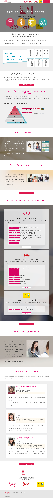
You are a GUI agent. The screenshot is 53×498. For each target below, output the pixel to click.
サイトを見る (26, 287)
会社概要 (14, 492)
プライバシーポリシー (22, 492)
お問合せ (17, 492)
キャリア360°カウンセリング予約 (47, 1)
